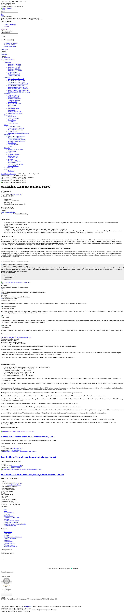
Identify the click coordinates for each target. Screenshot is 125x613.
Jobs (5, 511)
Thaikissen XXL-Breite (15, 70)
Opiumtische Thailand (14, 126)
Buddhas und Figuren (14, 161)
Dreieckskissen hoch (14, 74)
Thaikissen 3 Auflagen (14, 64)
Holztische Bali (12, 131)
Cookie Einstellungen (10, 546)
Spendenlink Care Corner (11, 517)
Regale (10, 146)
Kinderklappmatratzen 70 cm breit (18, 84)
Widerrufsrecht (8, 541)
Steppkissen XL (12, 102)
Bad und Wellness (13, 166)
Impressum (7, 533)
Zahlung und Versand (10, 538)
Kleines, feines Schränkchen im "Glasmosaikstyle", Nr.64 (28, 436)
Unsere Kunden (9, 512)
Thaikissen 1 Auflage (14, 67)
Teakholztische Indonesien (15, 130)
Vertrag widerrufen (9, 545)
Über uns (7, 514)
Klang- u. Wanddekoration (15, 164)
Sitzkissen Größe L (13, 97)
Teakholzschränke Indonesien (16, 141)
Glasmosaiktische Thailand (16, 128)
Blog (5, 509)
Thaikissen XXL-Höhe (14, 69)
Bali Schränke (12, 143)
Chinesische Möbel (13, 144)
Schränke (7, 134)
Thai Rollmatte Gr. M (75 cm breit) (18, 88)
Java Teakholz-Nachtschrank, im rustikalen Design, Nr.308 (28, 457)
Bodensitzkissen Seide (14, 103)
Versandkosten (27, 606)
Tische (6, 125)
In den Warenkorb (21, 214)
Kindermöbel (12, 151)
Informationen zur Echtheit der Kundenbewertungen (16, 337)
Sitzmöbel (7, 148)
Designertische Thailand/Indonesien (18, 133)
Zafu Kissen (11, 110)
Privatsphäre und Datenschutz (13, 537)
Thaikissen (7, 62)
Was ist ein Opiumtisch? (11, 522)
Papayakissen (12, 120)
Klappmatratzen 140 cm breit (16, 82)
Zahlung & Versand (10, 24)
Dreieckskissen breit (14, 75)
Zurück (3, 174)
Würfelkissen (12, 105)
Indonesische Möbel (10, 525)
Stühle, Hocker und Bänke (15, 149)
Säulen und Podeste (13, 154)
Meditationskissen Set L (15, 111)
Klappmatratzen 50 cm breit (16, 85)
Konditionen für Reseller (11, 521)
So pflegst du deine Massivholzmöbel (15, 524)
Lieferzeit (7, 540)
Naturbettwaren (8, 167)
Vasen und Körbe (13, 157)
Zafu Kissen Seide (13, 108)
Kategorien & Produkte (7, 59)
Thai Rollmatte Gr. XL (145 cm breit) (19, 92)
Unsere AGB (8, 532)
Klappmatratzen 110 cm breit (16, 80)
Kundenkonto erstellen (10, 43)
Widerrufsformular (9, 543)
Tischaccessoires (13, 156)
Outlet (6, 169)
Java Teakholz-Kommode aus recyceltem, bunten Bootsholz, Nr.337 (32, 474)
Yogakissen (11, 107)
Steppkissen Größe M (14, 98)
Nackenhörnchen (13, 123)
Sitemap (6, 519)
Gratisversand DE (16, 194)
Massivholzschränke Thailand (16, 136)
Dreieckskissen (12, 72)
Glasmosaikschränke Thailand (16, 139)
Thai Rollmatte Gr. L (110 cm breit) (18, 90)
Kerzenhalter (11, 162)
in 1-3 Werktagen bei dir (8, 212)
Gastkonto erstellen (9, 45)
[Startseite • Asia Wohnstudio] (6, 8)
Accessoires (7, 153)
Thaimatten (7, 77)
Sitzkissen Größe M (13, 95)
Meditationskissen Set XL (15, 113)
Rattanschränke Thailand (15, 138)
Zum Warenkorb (5, 57)
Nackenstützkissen (13, 118)
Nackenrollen (12, 116)
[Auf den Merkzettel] (27, 214)
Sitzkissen (7, 93)
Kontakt (6, 26)
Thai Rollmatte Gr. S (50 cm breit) (18, 87)
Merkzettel (4, 53)
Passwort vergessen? (10, 46)
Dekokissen (11, 121)
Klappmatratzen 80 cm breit (16, 79)
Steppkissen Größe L (14, 100)
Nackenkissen (8, 115)
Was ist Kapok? (8, 516)
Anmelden (10, 40)
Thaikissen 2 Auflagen (14, 65)
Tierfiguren (11, 159)
